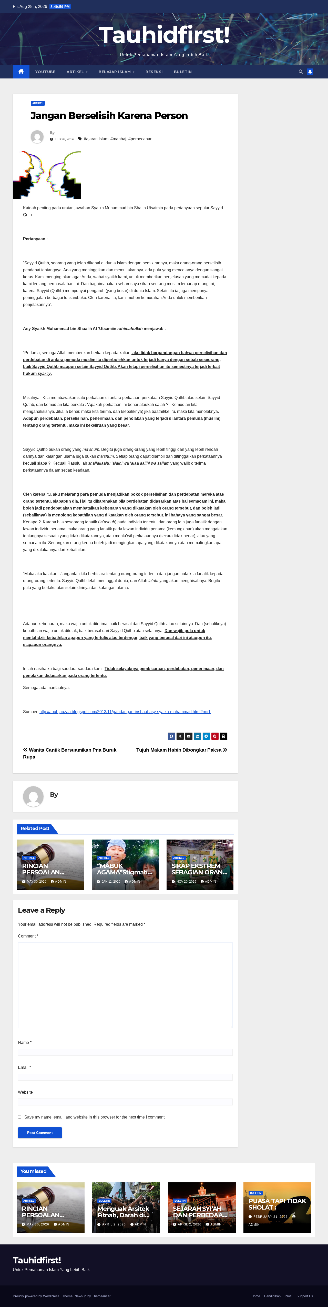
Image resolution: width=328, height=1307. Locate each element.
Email (24, 1067)
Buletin (183, 71)
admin (60, 881)
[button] (301, 71)
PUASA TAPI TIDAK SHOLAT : (277, 1204)
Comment (28, 936)
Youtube (45, 71)
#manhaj (118, 139)
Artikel (76, 71)
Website (25, 1092)
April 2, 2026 (114, 1224)
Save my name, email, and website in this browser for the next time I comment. (95, 1117)
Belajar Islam (115, 71)
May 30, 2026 (38, 1224)
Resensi (154, 71)
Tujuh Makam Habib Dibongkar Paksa (179, 750)
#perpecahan (140, 139)
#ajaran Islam (96, 139)
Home (255, 1296)
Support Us (304, 1296)
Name (25, 1042)
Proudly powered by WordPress (36, 1296)
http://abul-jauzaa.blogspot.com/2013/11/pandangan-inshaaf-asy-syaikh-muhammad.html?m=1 (125, 712)
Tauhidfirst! (164, 35)
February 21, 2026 (271, 1217)
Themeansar (101, 1296)
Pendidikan (272, 1296)
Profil (288, 1296)
